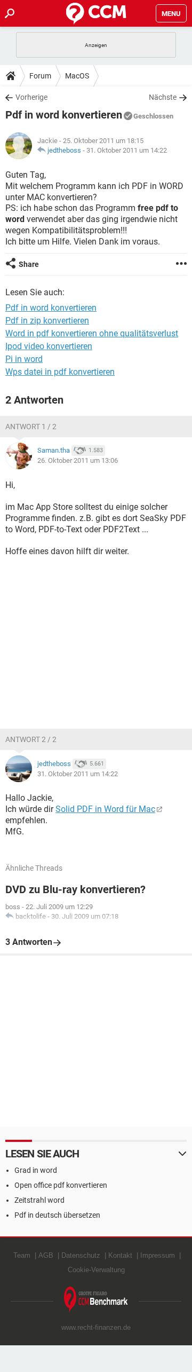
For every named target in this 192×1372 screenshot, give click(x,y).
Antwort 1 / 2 (31, 426)
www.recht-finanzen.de (96, 1327)
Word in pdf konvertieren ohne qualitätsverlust (91, 333)
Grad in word (35, 1170)
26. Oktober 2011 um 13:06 (77, 460)
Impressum (157, 1255)
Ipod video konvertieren (48, 346)
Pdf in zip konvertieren (47, 321)
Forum (40, 76)
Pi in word (24, 359)
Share (29, 264)
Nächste (163, 97)
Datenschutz (80, 1255)
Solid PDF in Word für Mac (105, 809)
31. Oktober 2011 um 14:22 (126, 150)
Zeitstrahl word (39, 1200)
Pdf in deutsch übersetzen (57, 1215)
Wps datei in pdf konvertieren (60, 372)
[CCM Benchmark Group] (96, 1300)
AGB (45, 1255)
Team (21, 1255)
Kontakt (120, 1255)
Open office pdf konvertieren (60, 1185)
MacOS (77, 76)
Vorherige (31, 97)
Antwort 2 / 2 (31, 739)
